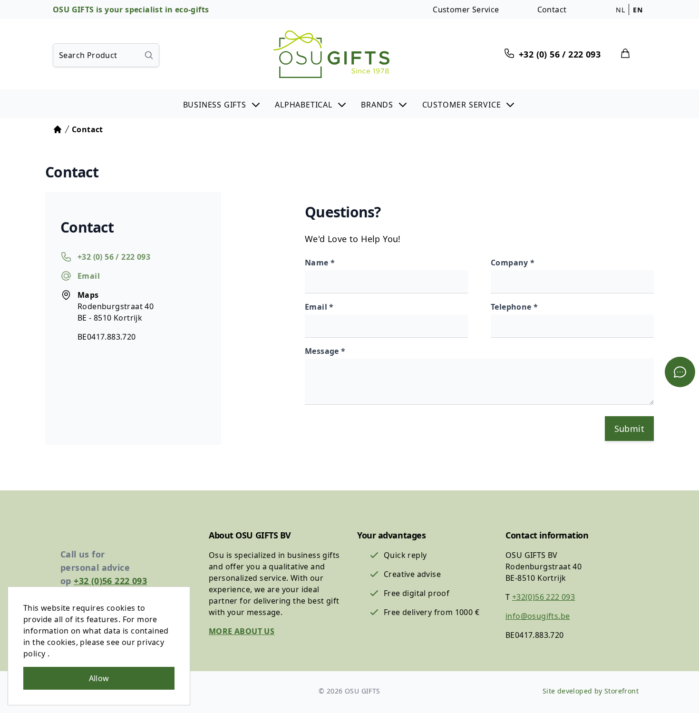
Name (317, 262)
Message (323, 351)
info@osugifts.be (537, 616)
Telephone (512, 307)
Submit (629, 428)
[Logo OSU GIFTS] (331, 54)
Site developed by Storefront (591, 690)
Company (510, 262)
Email (317, 307)
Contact (552, 9)
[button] (222, 103)
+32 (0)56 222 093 (110, 580)
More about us (241, 631)
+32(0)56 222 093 (543, 597)
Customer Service (466, 9)
